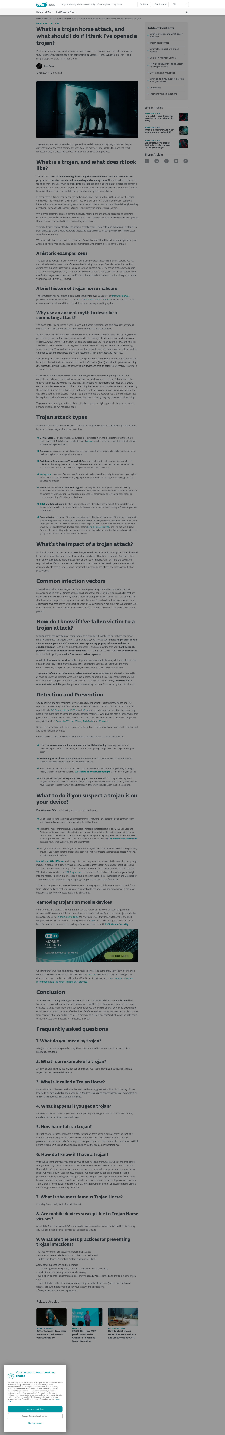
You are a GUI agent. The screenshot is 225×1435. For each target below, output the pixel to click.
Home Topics (49, 19)
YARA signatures (73, 872)
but (92, 772)
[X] (166, 161)
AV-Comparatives (60, 710)
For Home (144, 4)
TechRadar (88, 721)
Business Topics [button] (65, 12)
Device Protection (64, 19)
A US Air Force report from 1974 (95, 300)
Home (38, 19)
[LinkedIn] (156, 161)
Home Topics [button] (43, 12)
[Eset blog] (47, 4)
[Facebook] (147, 161)
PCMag (78, 721)
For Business (161, 4)
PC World (103, 721)
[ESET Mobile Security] (87, 948)
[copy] (185, 161)
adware (89, 441)
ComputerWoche (64, 721)
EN (174, 4)
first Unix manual (120, 296)
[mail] (176, 161)
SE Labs (86, 710)
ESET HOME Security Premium (122, 839)
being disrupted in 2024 (98, 527)
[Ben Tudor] (40, 66)
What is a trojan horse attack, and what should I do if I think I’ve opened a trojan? (107, 19)
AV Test (74, 710)
